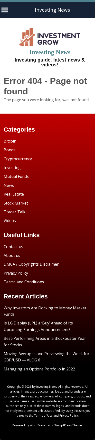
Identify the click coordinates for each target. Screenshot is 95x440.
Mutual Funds (16, 176)
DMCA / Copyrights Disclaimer (31, 264)
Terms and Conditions (24, 282)
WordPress (37, 425)
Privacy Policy (16, 273)
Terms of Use (43, 415)
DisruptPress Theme (68, 425)
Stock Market (16, 203)
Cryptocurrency (18, 159)
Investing (12, 167)
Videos (10, 220)
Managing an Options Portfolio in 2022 (39, 369)
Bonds (9, 150)
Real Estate (14, 194)
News (9, 185)
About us (12, 255)
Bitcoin (10, 141)
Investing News (52, 10)
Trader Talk (14, 212)
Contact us (13, 246)
